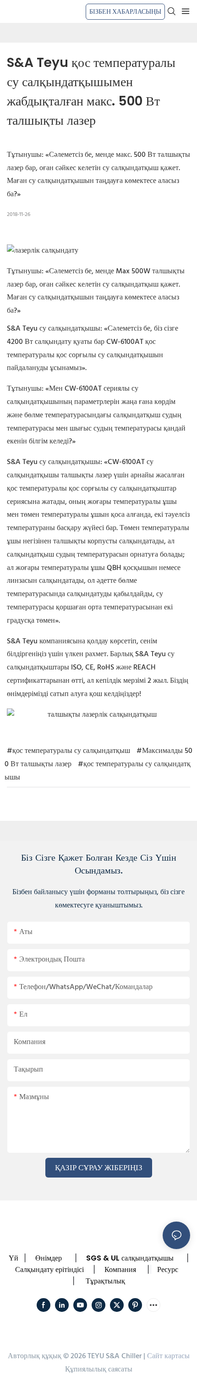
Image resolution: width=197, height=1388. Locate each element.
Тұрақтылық (105, 1281)
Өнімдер (48, 1258)
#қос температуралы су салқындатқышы (98, 771)
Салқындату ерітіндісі (49, 1269)
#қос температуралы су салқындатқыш (68, 751)
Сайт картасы (168, 1356)
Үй (13, 1258)
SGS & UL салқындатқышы (130, 1258)
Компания (120, 1269)
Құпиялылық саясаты (98, 1370)
